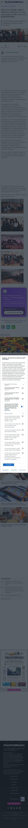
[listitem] (14, 385)
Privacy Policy (22, 470)
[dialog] (14, 414)
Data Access (14, 470)
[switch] (22, 388)
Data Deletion (5, 470)
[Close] (25, 358)
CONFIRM (8, 464)
